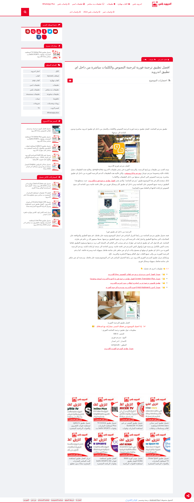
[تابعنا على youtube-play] (55, 31)
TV (39, 108)
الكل (57, 71)
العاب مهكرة (122, 4)
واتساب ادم (74, 12)
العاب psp (36, 80)
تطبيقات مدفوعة (53, 94)
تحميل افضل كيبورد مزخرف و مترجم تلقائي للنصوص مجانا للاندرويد (134, 274)
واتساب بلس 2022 (90, 12)
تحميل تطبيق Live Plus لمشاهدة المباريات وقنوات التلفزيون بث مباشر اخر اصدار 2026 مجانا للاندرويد (37, 222)
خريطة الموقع (69, 500)
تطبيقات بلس (35, 89)
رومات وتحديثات (53, 103)
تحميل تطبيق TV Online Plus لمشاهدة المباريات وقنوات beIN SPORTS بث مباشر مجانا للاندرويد (106, 426)
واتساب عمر (107, 12)
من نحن (33, 500)
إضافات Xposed (53, 76)
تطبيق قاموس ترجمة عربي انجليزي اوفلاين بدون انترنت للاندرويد (135, 283)
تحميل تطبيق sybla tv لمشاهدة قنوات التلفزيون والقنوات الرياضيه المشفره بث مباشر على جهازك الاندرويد (80, 426)
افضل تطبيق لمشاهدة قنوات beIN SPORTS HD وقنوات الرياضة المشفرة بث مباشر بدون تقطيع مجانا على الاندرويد (105, 461)
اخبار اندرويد (35, 71)
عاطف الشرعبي (163, 60)
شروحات (36, 103)
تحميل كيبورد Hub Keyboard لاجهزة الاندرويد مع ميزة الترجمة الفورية (133, 287)
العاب (38, 76)
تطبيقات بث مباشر (94, 4)
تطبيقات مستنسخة (33, 94)
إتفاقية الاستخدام (43, 500)
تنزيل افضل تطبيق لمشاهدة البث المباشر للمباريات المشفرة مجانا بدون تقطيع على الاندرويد (79, 461)
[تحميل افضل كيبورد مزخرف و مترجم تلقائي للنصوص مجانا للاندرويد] (56, 130)
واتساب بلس (62, 4)
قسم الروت (55, 108)
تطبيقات (110, 4)
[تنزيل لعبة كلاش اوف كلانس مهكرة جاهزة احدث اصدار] (56, 213)
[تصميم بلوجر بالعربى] (131, 500)
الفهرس (26, 500)
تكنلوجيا (56, 99)
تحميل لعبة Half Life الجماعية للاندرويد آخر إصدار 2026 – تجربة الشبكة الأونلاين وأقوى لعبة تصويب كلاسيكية (38, 157)
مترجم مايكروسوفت (133, 173)
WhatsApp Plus (48, 4)
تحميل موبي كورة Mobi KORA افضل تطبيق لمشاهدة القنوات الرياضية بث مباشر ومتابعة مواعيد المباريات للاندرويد (133, 461)
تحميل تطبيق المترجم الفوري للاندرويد (118, 348)
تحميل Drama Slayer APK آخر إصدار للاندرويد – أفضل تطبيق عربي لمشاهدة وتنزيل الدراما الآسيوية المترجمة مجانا (38, 204)
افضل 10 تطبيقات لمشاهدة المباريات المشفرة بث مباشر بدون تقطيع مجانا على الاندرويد (37, 195)
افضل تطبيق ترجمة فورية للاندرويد (101, 180)
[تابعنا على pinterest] (27, 31)
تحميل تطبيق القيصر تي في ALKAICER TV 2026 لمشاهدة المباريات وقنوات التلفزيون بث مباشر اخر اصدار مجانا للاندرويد (132, 426)
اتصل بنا (78, 500)
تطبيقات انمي (77, 4)
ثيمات (38, 99)
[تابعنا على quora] (33, 31)
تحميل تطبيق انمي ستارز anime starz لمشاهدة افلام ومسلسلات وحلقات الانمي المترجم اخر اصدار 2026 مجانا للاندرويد (159, 426)
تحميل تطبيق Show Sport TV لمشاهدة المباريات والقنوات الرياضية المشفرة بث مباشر (158, 461)
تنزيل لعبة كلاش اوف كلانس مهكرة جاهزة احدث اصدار (37, 213)
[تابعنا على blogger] (44, 37)
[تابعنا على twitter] (50, 31)
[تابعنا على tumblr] (44, 31)
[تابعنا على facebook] (38, 37)
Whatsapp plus (53, 112)
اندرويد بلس (137, 4)
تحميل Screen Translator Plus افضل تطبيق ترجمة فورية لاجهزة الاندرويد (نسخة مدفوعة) (125, 278)
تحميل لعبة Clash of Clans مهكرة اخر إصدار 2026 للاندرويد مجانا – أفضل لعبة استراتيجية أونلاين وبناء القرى (38, 186)
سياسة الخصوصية (57, 500)
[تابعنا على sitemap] (38, 31)
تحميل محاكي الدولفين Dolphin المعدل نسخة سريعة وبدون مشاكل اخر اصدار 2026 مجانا (38, 166)
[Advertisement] (119, 38)
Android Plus (161, 4)
